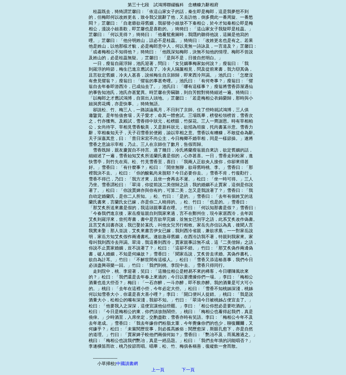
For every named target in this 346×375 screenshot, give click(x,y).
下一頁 (188, 369)
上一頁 (157, 369)
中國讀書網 (127, 363)
